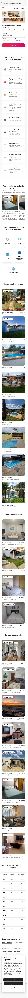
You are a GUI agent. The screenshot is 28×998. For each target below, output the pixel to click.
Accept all (13, 980)
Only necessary (13, 984)
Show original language (15, 3)
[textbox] (7, 40)
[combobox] (13, 35)
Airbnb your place (19, 8)
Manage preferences (13, 988)
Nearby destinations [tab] (7, 942)
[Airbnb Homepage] (3, 8)
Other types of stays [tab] (20, 942)
